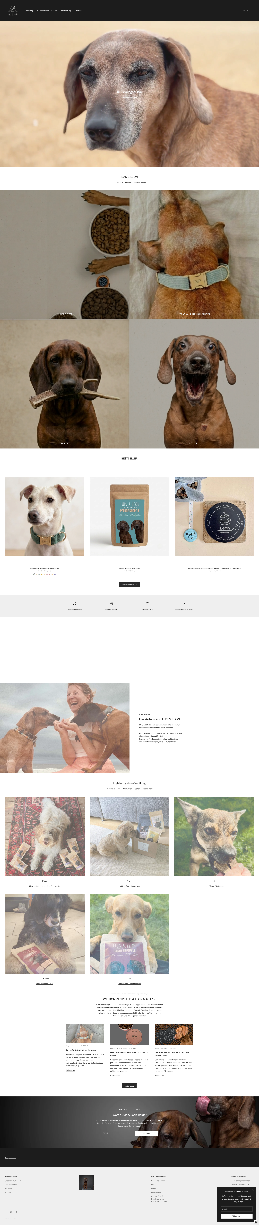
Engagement (156, 1192)
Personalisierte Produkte (47, 11)
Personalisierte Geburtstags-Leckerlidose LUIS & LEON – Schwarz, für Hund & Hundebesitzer (214, 568)
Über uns (78, 11)
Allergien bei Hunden (161, 1048)
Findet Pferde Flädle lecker (214, 886)
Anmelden (146, 1133)
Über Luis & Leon (158, 1181)
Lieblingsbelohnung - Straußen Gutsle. (44, 886)
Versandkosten (11, 1185)
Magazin (154, 1188)
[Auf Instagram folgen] (11, 1212)
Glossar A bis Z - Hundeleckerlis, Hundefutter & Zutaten (160, 1199)
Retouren (8, 1188)
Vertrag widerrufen (10, 1158)
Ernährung (29, 11)
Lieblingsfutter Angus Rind (129, 886)
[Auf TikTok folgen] (16, 1212)
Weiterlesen (70, 1070)
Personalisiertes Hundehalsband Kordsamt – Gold (44, 568)
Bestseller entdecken (129, 584)
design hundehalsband (72, 1046)
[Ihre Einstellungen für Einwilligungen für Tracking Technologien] (255, 1221)
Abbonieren (236, 1216)
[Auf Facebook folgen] (6, 1212)
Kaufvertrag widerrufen (240, 1181)
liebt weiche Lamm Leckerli (129, 984)
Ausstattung (66, 11)
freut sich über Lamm (44, 984)
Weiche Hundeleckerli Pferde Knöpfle (129, 568)
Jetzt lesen (129, 1086)
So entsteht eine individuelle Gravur (81, 1050)
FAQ (152, 1185)
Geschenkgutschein (13, 1181)
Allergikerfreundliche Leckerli (118, 1048)
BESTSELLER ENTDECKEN (130, 97)
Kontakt (8, 1192)
